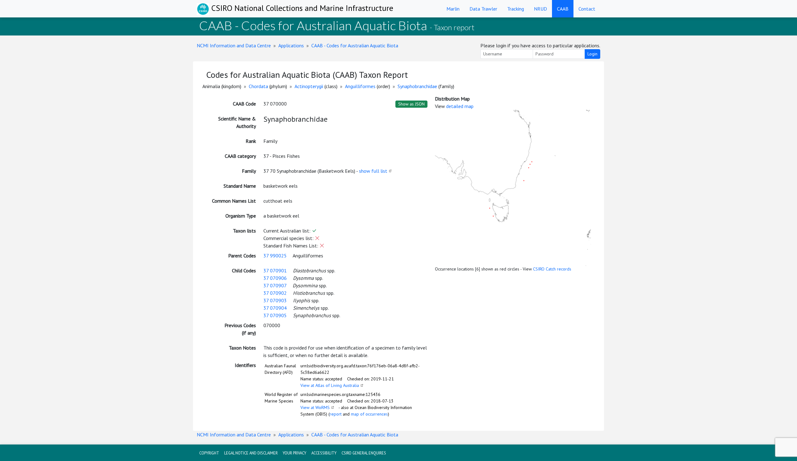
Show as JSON (411, 104)
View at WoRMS (315, 407)
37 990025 (275, 255)
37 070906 (275, 278)
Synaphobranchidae (417, 86)
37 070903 (275, 300)
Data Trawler (483, 9)
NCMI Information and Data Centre (234, 45)
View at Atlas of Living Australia (329, 385)
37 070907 (274, 285)
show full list (373, 171)
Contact (586, 9)
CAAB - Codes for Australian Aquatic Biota (354, 45)
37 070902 (275, 293)
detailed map (460, 106)
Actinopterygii (309, 86)
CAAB (562, 9)
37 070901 (275, 270)
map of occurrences (369, 414)
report (336, 414)
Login (592, 54)
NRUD (540, 9)
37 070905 (275, 315)
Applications (291, 45)
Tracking (515, 9)
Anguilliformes (360, 86)
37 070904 (275, 308)
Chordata (258, 86)
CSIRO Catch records (552, 269)
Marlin (453, 9)
